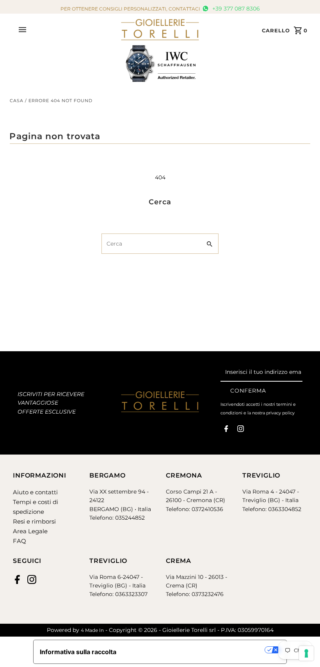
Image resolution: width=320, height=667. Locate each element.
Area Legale (30, 531)
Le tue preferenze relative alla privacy (194, 650)
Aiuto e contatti (35, 492)
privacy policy (280, 413)
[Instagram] (240, 430)
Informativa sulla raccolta (78, 652)
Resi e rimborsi (34, 521)
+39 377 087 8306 (235, 8)
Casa (16, 100)
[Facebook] (226, 430)
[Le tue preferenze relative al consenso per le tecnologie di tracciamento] (306, 653)
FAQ (19, 541)
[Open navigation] (67, 29)
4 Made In (92, 630)
